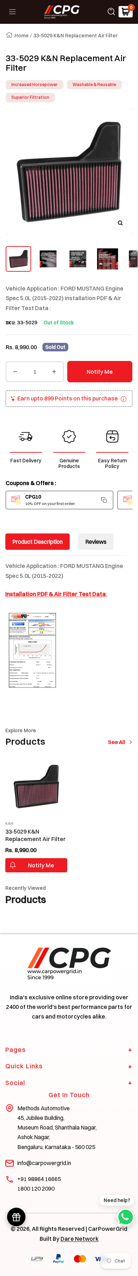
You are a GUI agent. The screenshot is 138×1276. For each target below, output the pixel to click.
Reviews (96, 541)
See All (118, 742)
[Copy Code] (104, 500)
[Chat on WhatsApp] (125, 1217)
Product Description (37, 541)
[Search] (111, 11)
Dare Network (80, 1238)
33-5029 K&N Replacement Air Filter (35, 835)
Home (22, 35)
